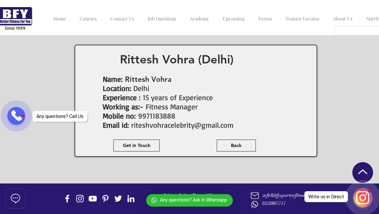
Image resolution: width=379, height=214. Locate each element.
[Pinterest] (105, 199)
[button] (86, 16)
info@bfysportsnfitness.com (290, 195)
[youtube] (93, 199)
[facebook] (67, 199)
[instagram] (80, 199)
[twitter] (118, 199)
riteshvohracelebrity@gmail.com (182, 125)
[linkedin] (131, 199)
